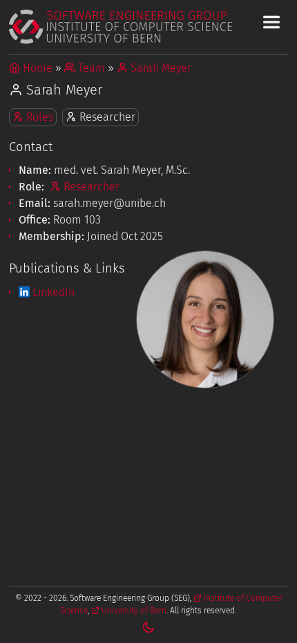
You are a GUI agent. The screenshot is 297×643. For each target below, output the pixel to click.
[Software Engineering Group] (148, 26)
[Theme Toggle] (148, 627)
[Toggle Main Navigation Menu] (271, 22)
